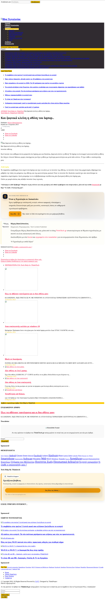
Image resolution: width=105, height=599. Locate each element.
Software (28, 458)
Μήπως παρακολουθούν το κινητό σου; (18, 95)
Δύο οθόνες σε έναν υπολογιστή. (18, 382)
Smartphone (7, 458)
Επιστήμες (5, 462)
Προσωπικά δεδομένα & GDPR (15, 15)
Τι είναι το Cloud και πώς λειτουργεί (18, 99)
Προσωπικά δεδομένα (66, 461)
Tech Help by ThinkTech (16, 111)
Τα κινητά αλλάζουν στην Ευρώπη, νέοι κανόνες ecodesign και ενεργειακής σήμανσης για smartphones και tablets (44, 87)
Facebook (38, 455)
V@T (37, 581)
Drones (25, 455)
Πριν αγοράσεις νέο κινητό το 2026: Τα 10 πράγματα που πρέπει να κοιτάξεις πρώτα (34, 83)
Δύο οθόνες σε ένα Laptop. (16, 371)
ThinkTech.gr (61, 230)
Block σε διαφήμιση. (13, 359)
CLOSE (4, 597)
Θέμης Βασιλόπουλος (15, 123)
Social (30, 237)
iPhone (60, 455)
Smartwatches (19, 459)
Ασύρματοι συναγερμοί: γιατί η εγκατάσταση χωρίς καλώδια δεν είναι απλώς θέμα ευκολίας (37, 103)
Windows (55, 459)
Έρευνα (67, 459)
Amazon (6, 455)
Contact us (8, 578)
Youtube (62, 459)
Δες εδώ (13, 214)
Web (43, 458)
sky (88, 455)
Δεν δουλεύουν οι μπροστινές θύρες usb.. (21, 259)
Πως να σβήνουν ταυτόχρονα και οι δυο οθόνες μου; (26, 294)
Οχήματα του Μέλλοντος (23, 462)
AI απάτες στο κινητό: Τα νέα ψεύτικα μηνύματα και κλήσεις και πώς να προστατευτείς (35, 91)
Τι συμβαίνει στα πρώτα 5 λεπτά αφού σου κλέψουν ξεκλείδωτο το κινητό (30, 75)
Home (7, 7)
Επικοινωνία (9, 13)
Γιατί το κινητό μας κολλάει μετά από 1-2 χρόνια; (22, 107)
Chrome (19, 456)
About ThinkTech (11, 9)
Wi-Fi (49, 459)
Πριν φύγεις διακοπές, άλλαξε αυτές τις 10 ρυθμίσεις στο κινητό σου (29, 79)
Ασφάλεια (76, 458)
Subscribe (5, 595)
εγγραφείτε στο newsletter (46, 237)
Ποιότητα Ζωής (44, 461)
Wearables (37, 459)
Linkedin (75, 455)
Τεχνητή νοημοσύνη (88, 462)
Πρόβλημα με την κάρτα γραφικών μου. (19, 261)
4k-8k (2, 455)
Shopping (84, 455)
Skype (91, 455)
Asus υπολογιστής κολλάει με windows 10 (22, 326)
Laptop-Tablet (67, 455)
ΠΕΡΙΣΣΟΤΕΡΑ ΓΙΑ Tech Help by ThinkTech (22, 265)
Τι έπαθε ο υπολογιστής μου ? (22, 247)
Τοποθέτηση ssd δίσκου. (15, 394)
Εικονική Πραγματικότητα (90, 459)
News (80, 455)
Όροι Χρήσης (9, 11)
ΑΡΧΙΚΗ (4, 111)
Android (12, 455)
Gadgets (45, 456)
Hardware (53, 455)
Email (3, 439)
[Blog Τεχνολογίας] (11, 19)
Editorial (30, 455)
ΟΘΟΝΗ (21, 113)
